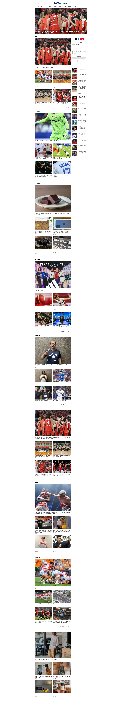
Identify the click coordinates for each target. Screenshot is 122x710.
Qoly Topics (37, 111)
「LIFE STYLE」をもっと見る (64, 698)
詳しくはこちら (74, 53)
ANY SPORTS (38, 557)
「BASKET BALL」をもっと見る (64, 479)
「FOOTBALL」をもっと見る (64, 331)
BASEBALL (37, 335)
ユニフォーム (76, 59)
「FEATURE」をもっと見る (64, 107)
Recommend (37, 183)
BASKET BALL (38, 407)
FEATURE (37, 36)
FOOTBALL (37, 259)
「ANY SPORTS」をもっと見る (64, 626)
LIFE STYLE (37, 629)
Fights (36, 482)
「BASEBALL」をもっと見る (64, 404)
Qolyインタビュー (82, 59)
